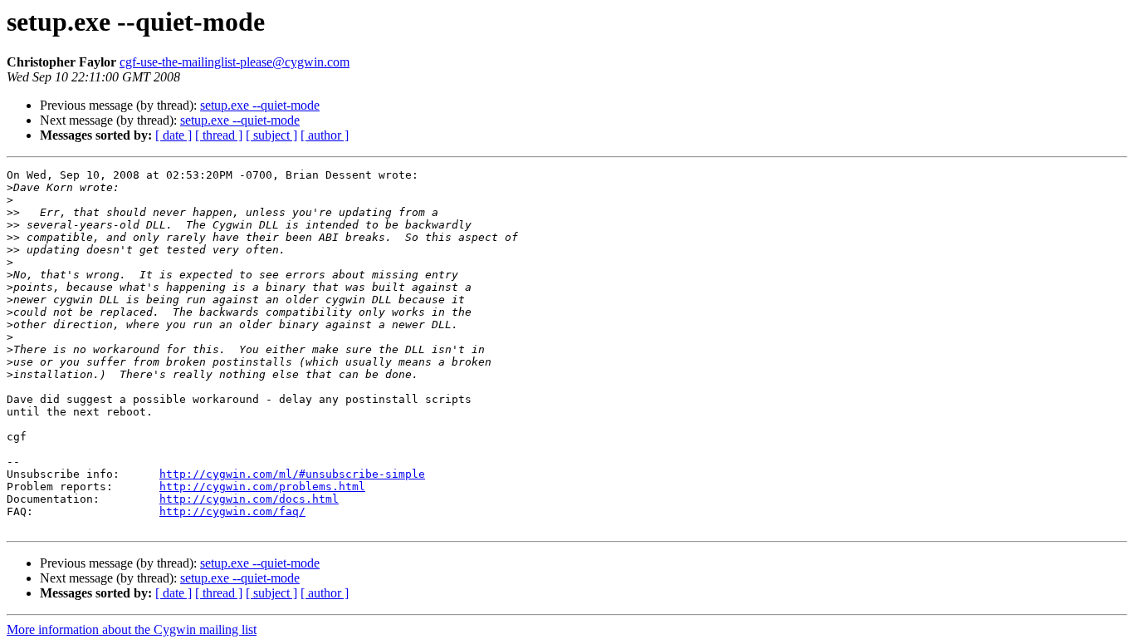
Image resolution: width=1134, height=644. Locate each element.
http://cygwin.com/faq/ (232, 511)
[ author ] (325, 135)
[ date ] (173, 135)
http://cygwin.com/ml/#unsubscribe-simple (292, 474)
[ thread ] (218, 135)
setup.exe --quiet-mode (260, 105)
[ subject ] (271, 135)
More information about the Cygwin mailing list (132, 629)
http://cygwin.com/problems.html (262, 486)
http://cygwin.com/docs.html (249, 499)
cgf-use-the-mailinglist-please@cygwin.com (234, 62)
